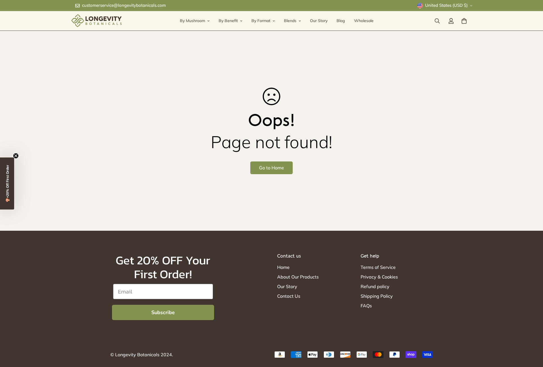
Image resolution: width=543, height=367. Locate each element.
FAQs (366, 305)
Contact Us (288, 296)
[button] (7, 183)
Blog (341, 20)
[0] (464, 20)
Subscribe (163, 312)
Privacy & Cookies (379, 277)
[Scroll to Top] (531, 336)
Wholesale (364, 20)
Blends (290, 20)
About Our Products (298, 277)
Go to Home (271, 167)
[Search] (437, 21)
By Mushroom (192, 20)
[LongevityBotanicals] (96, 21)
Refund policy (375, 286)
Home (283, 267)
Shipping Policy (377, 296)
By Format (260, 20)
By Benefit (228, 20)
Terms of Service (378, 267)
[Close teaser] (16, 156)
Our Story (318, 20)
